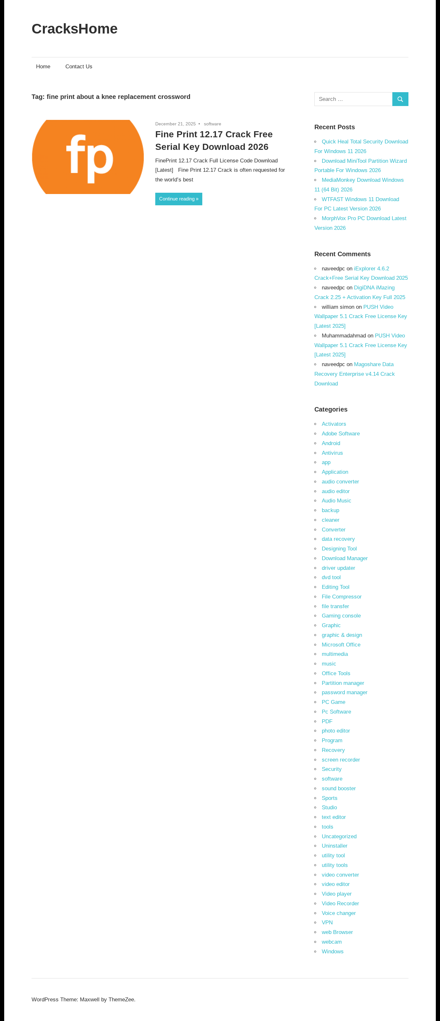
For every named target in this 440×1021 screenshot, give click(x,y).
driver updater (338, 568)
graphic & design (342, 635)
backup (330, 510)
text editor (334, 817)
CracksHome (75, 28)
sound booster (339, 788)
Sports (330, 798)
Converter (334, 530)
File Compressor (342, 597)
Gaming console (341, 616)
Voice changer (339, 913)
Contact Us (78, 66)
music (329, 664)
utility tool (333, 855)
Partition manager (343, 683)
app (326, 462)
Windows (333, 951)
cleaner (331, 520)
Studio (329, 807)
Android (331, 443)
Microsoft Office (341, 645)
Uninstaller (335, 846)
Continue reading (177, 198)
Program (332, 740)
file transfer (335, 606)
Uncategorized (339, 836)
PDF (327, 721)
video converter (340, 875)
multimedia (335, 654)
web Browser (337, 932)
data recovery (338, 539)
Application (335, 472)
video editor (336, 884)
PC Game (333, 702)
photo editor (336, 731)
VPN (327, 922)
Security (332, 769)
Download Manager (345, 558)
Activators (334, 424)
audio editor (336, 491)
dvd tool (331, 577)
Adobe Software (341, 434)
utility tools (335, 865)
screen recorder (341, 760)
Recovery (333, 750)
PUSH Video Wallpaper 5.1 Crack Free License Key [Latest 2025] (360, 316)
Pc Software (336, 712)
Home (43, 66)
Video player (337, 894)
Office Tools (336, 673)
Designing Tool (339, 549)
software (212, 123)
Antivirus (332, 453)
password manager (345, 692)
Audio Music (336, 501)
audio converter (340, 482)
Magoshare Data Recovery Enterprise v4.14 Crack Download (354, 374)
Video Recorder (340, 903)
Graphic (331, 625)
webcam (332, 942)
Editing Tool (335, 587)
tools (327, 827)
